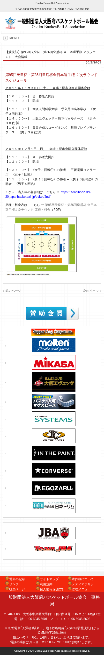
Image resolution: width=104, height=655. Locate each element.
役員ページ (17, 589)
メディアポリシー (84, 584)
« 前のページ (12, 291)
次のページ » (92, 291)
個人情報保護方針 (52, 589)
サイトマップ (49, 579)
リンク (14, 584)
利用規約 (46, 584)
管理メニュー (81, 589)
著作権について (83, 579)
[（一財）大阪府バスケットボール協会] (52, 27)
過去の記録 (17, 579)
